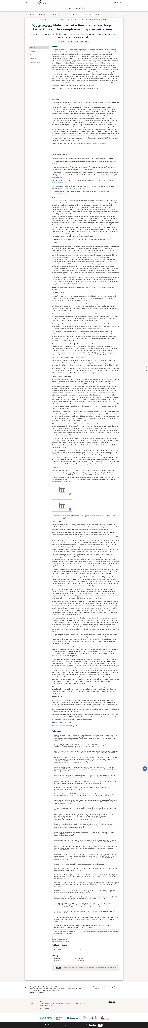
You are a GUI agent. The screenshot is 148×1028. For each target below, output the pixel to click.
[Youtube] (48, 1008)
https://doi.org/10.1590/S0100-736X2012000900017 (86, 20)
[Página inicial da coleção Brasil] (31, 1005)
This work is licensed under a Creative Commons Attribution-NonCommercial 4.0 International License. (90, 967)
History (32, 66)
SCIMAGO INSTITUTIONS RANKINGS (79, 41)
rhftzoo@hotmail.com (59, 183)
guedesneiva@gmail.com (77, 188)
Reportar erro (146, 367)
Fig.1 (103, 473)
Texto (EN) (86, 14)
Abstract (32, 47)
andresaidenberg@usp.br (60, 941)
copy (104, 20)
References (33, 58)
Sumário (32, 14)
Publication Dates (35, 62)
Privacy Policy (93, 1025)
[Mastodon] (42, 1008)
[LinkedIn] (44, 1008)
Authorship (62, 41)
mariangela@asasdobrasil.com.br (63, 194)
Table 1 (74, 479)
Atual (47, 14)
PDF (96, 14)
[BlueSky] (40, 1008)
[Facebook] (46, 1008)
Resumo (75, 14)
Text (31, 55)
